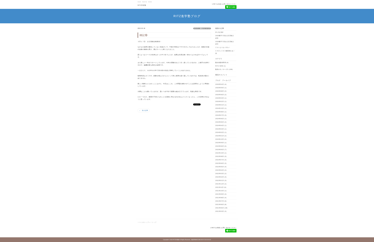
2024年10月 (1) (221, 108)
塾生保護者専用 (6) (221, 62)
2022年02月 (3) (221, 177)
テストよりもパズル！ (222, 47)
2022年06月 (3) (221, 163)
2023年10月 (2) (221, 139)
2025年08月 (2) (221, 91)
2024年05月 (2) (221, 122)
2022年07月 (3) (221, 160)
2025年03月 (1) (221, 98)
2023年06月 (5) (221, 146)
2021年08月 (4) (221, 197)
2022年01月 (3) (221, 180)
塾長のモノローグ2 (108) (224, 69)
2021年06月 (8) (221, 204)
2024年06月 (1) (221, 118)
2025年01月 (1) (221, 105)
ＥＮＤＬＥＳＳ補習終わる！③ (225, 52)
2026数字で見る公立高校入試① (224, 43)
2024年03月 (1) (221, 129)
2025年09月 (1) (221, 87)
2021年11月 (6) (220, 187)
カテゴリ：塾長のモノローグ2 (202, 28)
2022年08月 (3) (221, 156)
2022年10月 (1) (221, 153)
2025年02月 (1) (221, 101)
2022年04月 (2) (221, 170)
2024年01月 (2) (221, 136)
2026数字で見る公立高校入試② (224, 37)
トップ (154, 222)
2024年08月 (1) (221, 112)
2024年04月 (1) (221, 125)
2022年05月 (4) (221, 166)
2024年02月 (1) (221, 132)
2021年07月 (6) (221, 201)
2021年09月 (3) (221, 194)
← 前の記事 (143, 110)
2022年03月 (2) (221, 173)
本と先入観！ (219, 32)
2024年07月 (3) (221, 115)
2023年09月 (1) (221, 142)
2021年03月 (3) (221, 211)
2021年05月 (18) (221, 208)
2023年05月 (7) (221, 149)
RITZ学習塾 (142, 5)
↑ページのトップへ (144, 222)
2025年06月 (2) (221, 94)
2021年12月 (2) (221, 184)
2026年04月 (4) (221, 84)
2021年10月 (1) (221, 190)
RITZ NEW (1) (220, 66)
